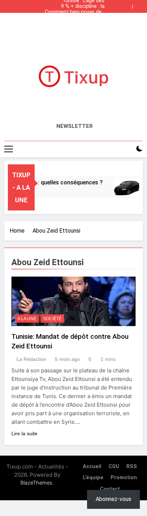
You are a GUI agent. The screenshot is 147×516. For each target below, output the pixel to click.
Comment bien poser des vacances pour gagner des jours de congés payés (73, 12)
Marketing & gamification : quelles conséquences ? (74, 18)
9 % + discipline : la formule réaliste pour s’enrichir (80, 6)
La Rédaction (31, 359)
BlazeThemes (36, 483)
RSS (131, 466)
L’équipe (93, 478)
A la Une (26, 318)
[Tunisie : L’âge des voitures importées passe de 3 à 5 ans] (125, 187)
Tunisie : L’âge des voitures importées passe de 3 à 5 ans (74, 23)
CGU (113, 466)
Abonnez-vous (113, 499)
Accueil (92, 466)
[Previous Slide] (128, 5)
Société (52, 318)
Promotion (124, 478)
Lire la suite (24, 433)
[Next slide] (139, 5)
